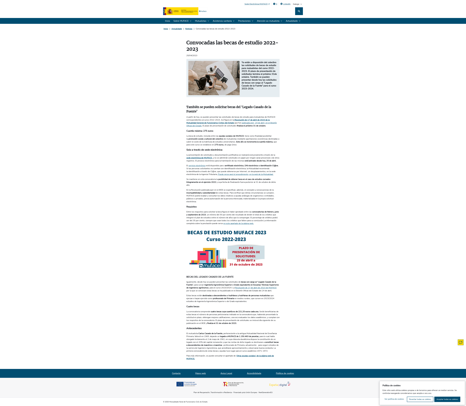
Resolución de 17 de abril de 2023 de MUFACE (256, 287)
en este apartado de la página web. (238, 223)
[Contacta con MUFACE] (461, 342)
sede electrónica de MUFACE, (199, 158)
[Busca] (299, 11)
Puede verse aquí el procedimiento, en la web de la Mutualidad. (245, 174)
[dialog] (422, 393)
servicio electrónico (197, 165)
